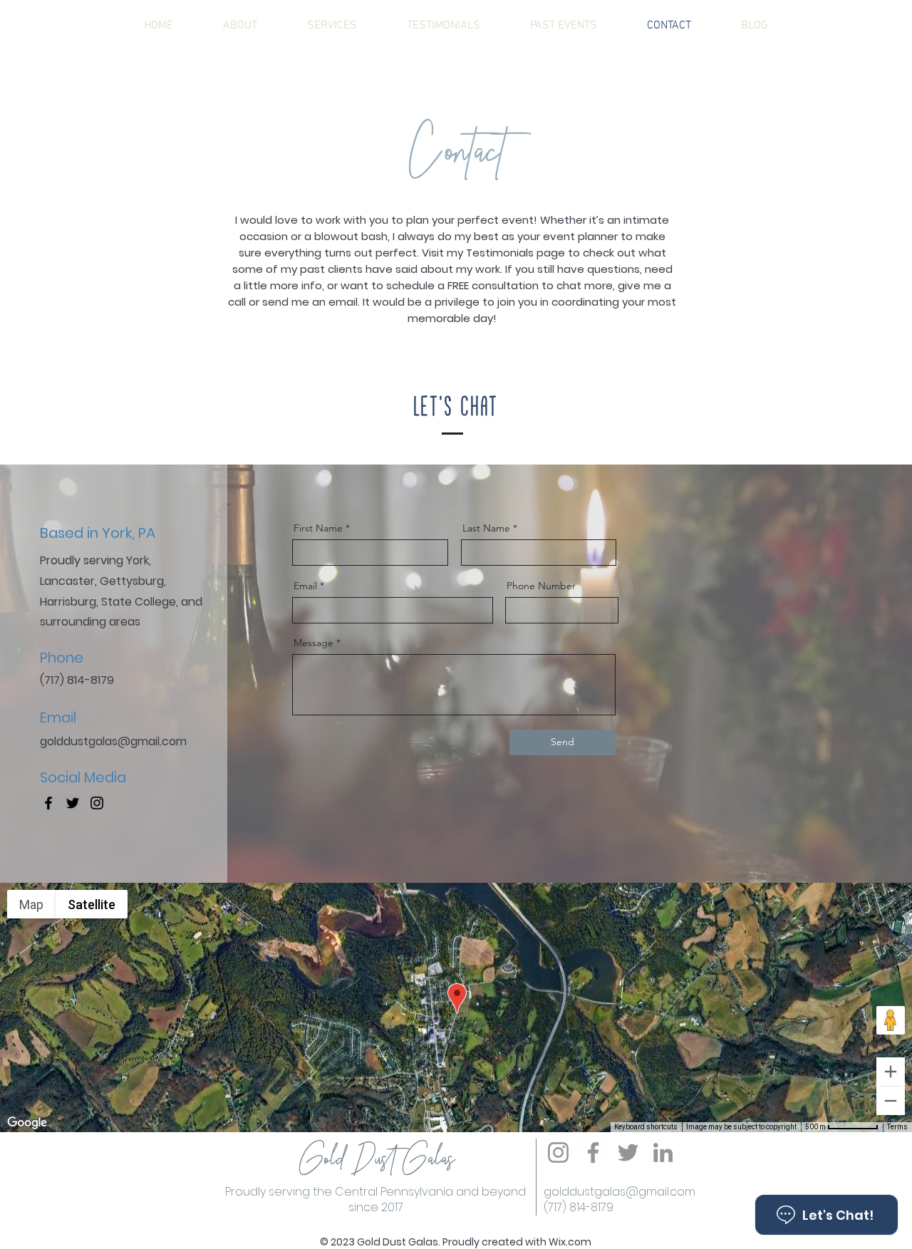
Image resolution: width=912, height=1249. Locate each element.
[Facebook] (48, 803)
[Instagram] (96, 803)
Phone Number (541, 586)
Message (313, 643)
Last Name (486, 528)
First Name (318, 528)
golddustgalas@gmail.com (619, 1191)
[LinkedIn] (663, 1152)
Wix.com (570, 1242)
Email (305, 586)
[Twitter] (72, 803)
